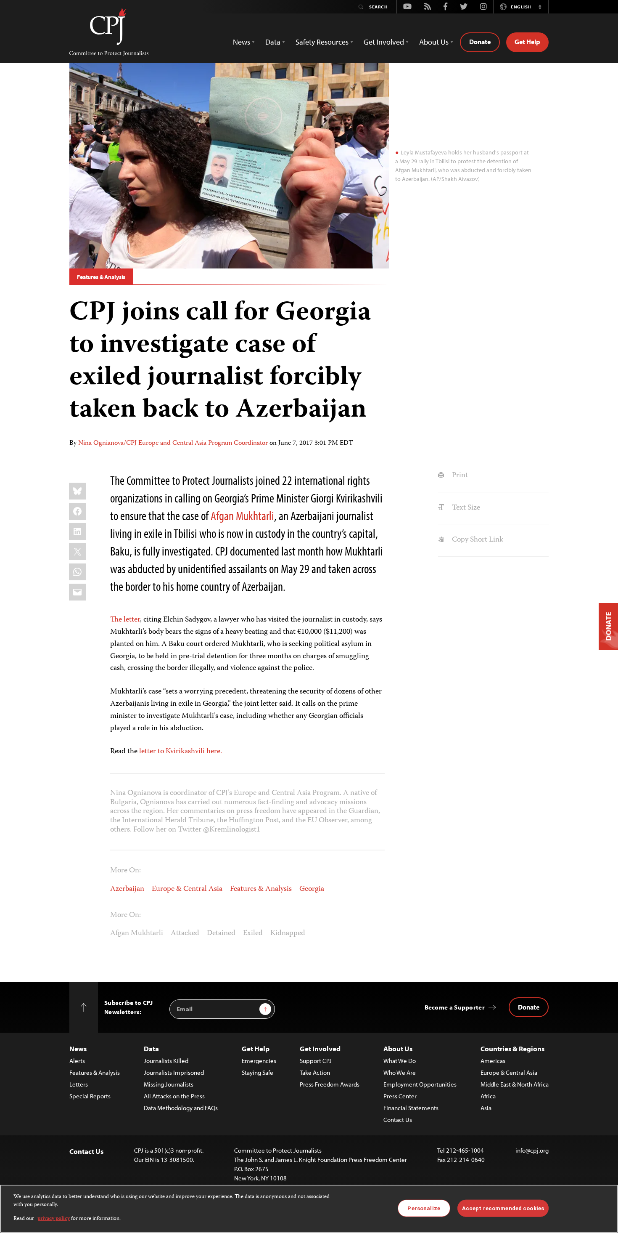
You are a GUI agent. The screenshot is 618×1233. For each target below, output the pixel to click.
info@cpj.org (532, 1150)
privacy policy (53, 1218)
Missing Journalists (168, 1084)
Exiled (253, 933)
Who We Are (399, 1072)
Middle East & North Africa (515, 1084)
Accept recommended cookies (503, 1208)
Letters (78, 1084)
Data (151, 1048)
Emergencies (259, 1061)
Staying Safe (257, 1072)
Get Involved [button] (384, 42)
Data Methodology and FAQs (181, 1108)
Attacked (185, 933)
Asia (486, 1108)
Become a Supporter (455, 1007)
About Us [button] (434, 42)
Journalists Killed (166, 1061)
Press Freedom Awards (329, 1084)
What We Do (399, 1061)
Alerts (77, 1061)
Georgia (311, 889)
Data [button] (272, 42)
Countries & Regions (512, 1048)
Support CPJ (316, 1061)
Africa (488, 1096)
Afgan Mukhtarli (242, 515)
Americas (493, 1061)
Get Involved (320, 1048)
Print (458, 475)
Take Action (315, 1072)
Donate (480, 41)
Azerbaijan (127, 889)
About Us (397, 1048)
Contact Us (397, 1120)
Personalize (423, 1208)
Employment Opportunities (420, 1084)
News (78, 1048)
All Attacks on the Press (174, 1096)
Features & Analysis (101, 277)
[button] (539, 6)
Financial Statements (410, 1108)
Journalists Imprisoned (174, 1072)
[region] (309, 1209)
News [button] (241, 42)
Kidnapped (287, 933)
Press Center (400, 1096)
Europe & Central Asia (187, 889)
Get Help (527, 41)
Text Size (465, 508)
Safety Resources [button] (322, 42)
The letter (125, 620)
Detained (221, 933)
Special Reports (90, 1096)
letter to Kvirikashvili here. (180, 751)
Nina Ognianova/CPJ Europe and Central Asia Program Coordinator (173, 443)
